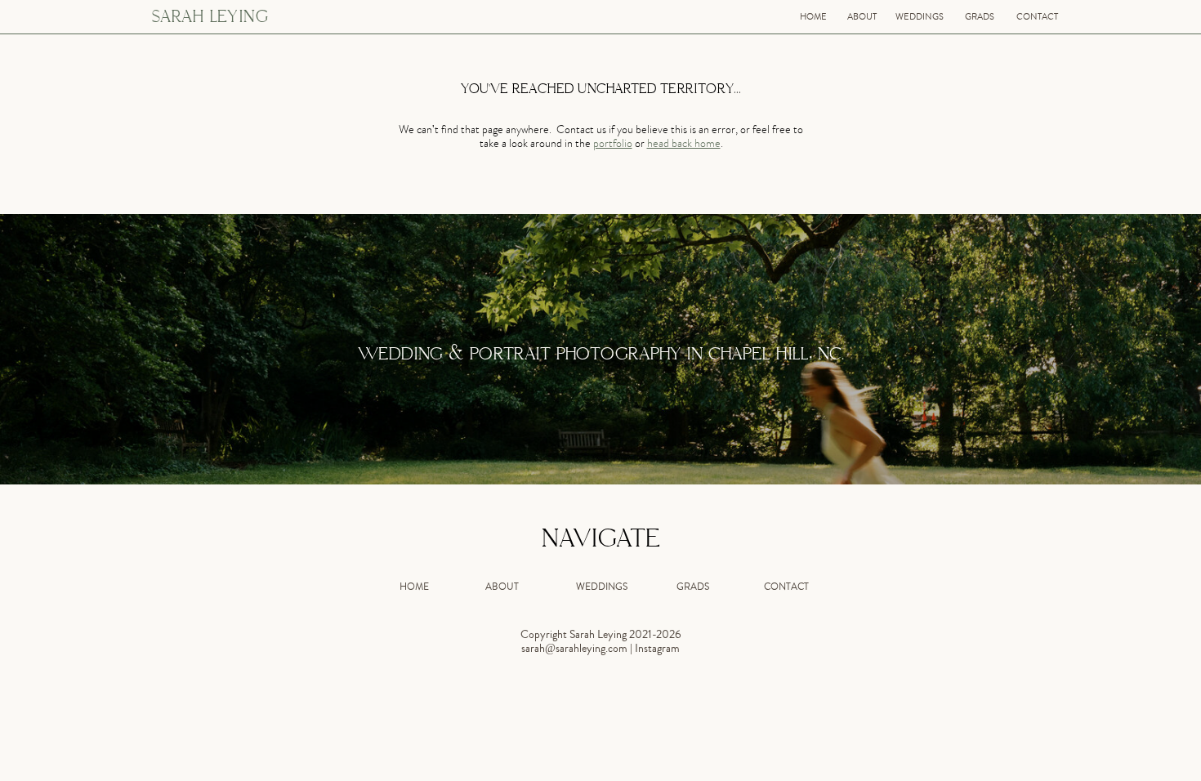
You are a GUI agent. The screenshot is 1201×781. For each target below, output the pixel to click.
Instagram (657, 650)
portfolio (612, 145)
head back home (684, 145)
